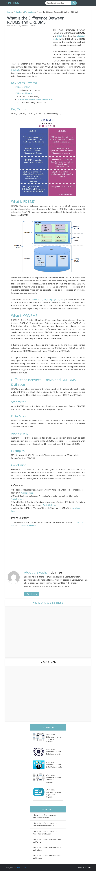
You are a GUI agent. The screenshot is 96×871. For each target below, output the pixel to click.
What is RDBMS (23, 87)
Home (9, 12)
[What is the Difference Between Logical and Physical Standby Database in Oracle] (39, 792)
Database (31, 12)
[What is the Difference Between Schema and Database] (39, 777)
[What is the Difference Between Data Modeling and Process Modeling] (39, 764)
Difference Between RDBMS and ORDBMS (35, 99)
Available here (27, 493)
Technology (18, 12)
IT (25, 12)
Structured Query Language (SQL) (46, 299)
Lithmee (24, 26)
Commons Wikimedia (27, 525)
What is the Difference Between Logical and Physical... (53, 793)
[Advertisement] (32, 44)
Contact (81, 868)
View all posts (32, 594)
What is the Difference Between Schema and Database (53, 778)
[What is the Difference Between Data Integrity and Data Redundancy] (39, 752)
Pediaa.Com (21, 868)
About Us (88, 868)
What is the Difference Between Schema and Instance (53, 738)
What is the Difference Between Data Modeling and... (54, 764)
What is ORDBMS (24, 93)
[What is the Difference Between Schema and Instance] (39, 737)
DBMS (60, 36)
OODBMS (15, 70)
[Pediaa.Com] (12, 3)
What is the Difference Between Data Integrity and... (53, 751)
